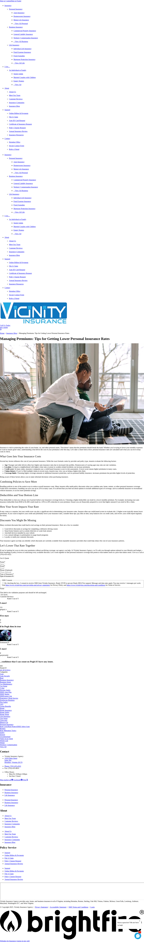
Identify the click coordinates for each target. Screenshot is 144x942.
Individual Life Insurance (22, 49)
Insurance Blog (14, 106)
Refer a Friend (14, 149)
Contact (7, 138)
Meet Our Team (14, 95)
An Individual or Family (17, 70)
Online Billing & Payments (18, 113)
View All (3, 747)
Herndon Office (14, 142)
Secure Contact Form (16, 146)
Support (7, 110)
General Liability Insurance (23, 34)
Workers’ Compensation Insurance (26, 38)
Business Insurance (16, 27)
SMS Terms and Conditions (78, 907)
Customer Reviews (15, 99)
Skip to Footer (16, 1)
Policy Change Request (17, 128)
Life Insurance (14, 45)
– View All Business (21, 41)
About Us (12, 92)
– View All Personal (21, 23)
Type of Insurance (7, 574)
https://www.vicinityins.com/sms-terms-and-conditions (86, 585)
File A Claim (13, 117)
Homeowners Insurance (22, 16)
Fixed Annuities (19, 56)
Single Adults (18, 74)
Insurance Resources (16, 135)
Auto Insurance (19, 13)
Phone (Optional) (6, 570)
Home (2, 333)
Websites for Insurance (15, 941)
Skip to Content (5, 1)
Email (2, 566)
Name (2, 562)
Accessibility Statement (58, 907)
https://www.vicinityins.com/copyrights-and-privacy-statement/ (28, 585)
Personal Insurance (15, 9)
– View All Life (19, 63)
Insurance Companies (16, 103)
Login (92, 907)
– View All (17, 85)
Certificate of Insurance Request (20, 124)
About (6, 88)
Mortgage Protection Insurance (24, 59)
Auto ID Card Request (17, 121)
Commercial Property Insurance (25, 31)
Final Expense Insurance (22, 52)
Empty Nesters (19, 81)
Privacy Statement (41, 907)
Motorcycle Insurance (21, 20)
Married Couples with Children (25, 77)
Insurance (7, 6)
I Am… (7, 67)
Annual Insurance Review (18, 131)
